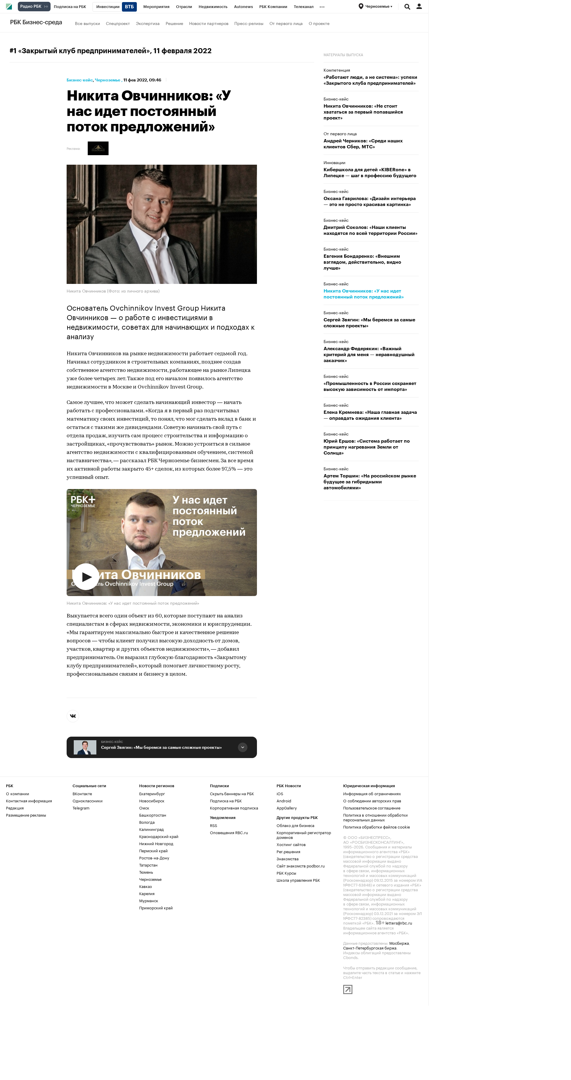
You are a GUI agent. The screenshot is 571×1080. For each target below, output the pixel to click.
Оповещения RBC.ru (229, 832)
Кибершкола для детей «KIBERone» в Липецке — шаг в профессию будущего (370, 172)
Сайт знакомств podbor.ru (301, 865)
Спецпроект (118, 23)
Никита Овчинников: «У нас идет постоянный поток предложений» (364, 294)
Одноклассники (88, 800)
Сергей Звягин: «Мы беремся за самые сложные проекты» (161, 747)
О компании (17, 793)
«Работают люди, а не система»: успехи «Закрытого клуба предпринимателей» (370, 80)
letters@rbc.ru (398, 922)
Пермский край (153, 850)
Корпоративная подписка (234, 807)
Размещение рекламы (26, 815)
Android (284, 800)
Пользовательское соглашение (371, 807)
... (322, 6)
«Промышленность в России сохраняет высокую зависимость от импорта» (370, 386)
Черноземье (107, 80)
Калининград (151, 829)
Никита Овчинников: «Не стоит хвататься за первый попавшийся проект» (363, 112)
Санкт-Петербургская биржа (369, 947)
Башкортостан (152, 815)
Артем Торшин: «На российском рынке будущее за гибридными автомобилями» (370, 482)
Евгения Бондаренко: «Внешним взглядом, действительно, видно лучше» (362, 262)
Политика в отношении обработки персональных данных (375, 817)
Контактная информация (29, 800)
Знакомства (288, 858)
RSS (213, 825)
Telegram (81, 807)
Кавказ (145, 886)
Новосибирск (151, 800)
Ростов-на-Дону (154, 857)
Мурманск (148, 900)
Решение (174, 23)
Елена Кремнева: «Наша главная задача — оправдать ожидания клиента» (370, 415)
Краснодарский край (158, 836)
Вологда (147, 822)
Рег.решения (288, 851)
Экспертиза (148, 23)
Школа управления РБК (298, 880)
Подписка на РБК (226, 800)
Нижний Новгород (156, 843)
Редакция (15, 807)
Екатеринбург (152, 793)
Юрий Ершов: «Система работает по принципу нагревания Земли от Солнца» (367, 447)
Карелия (147, 893)
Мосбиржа (399, 943)
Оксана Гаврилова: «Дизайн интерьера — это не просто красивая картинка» (370, 201)
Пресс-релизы (248, 23)
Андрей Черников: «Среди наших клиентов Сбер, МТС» (363, 144)
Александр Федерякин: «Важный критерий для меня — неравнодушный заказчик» (369, 354)
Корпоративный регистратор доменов (304, 834)
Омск (144, 807)
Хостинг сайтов (291, 844)
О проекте (319, 23)
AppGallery (287, 807)
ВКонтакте (82, 793)
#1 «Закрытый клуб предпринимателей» (80, 50)
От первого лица (286, 23)
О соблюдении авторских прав (372, 800)
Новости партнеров (208, 23)
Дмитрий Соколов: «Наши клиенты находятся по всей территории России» (371, 230)
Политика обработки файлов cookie (376, 826)
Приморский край (156, 907)
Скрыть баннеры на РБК (232, 793)
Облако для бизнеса (295, 825)
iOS (280, 793)
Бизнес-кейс (80, 80)
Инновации (334, 162)
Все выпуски (87, 23)
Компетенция (337, 69)
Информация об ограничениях (372, 793)
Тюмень (146, 872)
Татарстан (148, 864)
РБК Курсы (286, 872)
